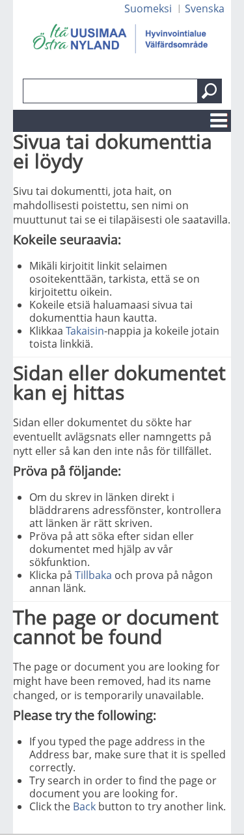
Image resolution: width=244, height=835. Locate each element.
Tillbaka (93, 575)
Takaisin (85, 331)
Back (84, 806)
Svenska (204, 8)
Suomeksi (148, 8)
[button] (209, 91)
